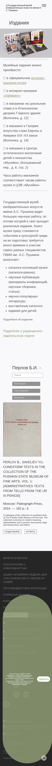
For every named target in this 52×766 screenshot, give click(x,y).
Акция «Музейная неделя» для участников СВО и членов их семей (25, 578)
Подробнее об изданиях (18, 319)
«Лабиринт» (12, 95)
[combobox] (26, 384)
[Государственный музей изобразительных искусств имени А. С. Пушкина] (24, 10)
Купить (30, 531)
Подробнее (12, 531)
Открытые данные (16, 594)
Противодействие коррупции (25, 588)
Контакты (10, 601)
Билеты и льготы (15, 558)
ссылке (24, 684)
